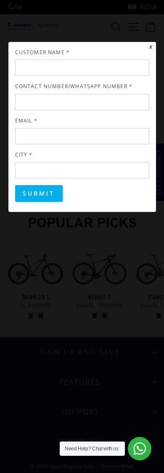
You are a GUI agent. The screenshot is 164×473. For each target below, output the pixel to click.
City (24, 154)
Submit (39, 193)
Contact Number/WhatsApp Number (74, 86)
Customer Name (42, 52)
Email (26, 120)
